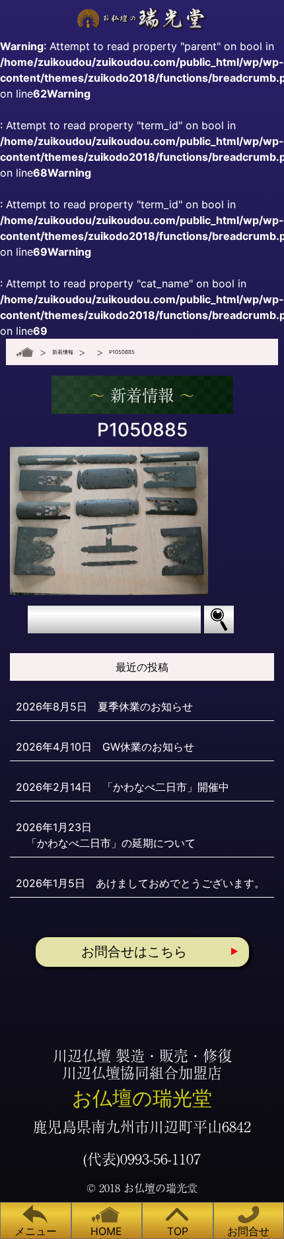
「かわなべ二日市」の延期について (110, 843)
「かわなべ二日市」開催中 (165, 786)
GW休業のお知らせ (148, 746)
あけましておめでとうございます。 (180, 883)
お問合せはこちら (134, 952)
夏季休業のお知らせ (145, 706)
